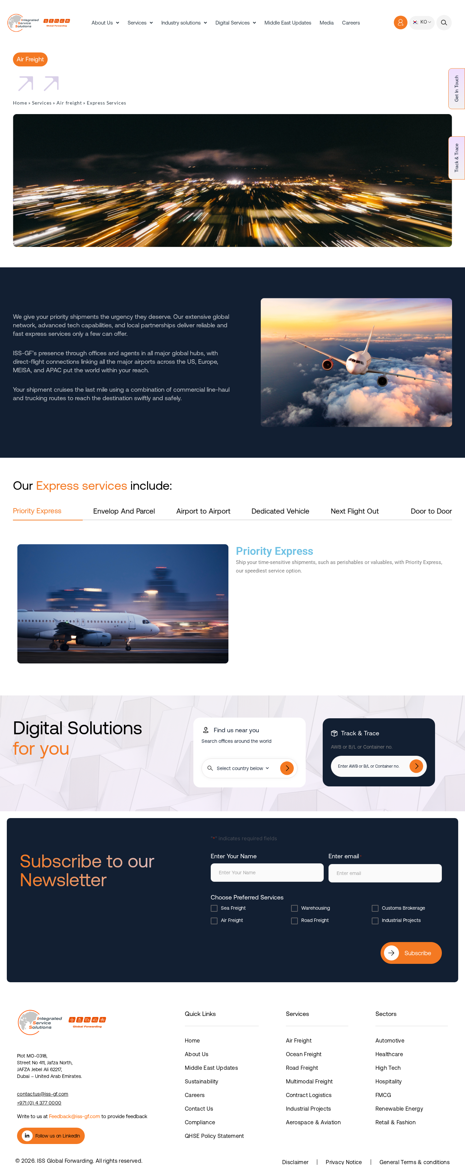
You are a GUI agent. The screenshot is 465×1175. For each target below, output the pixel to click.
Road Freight (315, 920)
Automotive (389, 1040)
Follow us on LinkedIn (57, 1136)
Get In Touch (456, 88)
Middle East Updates (287, 23)
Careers (351, 23)
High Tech (388, 1068)
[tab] (48, 513)
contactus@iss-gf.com (42, 1094)
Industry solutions (181, 23)
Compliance (200, 1122)
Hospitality (388, 1081)
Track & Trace (456, 157)
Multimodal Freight (309, 1081)
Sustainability (201, 1081)
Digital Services (232, 23)
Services (137, 23)
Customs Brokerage (403, 908)
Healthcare (389, 1054)
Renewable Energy (399, 1109)
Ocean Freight (304, 1054)
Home (20, 103)
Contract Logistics (309, 1095)
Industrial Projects (401, 920)
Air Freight (232, 920)
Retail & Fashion (395, 1122)
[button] (444, 22)
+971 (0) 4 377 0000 (39, 1103)
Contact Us (199, 1109)
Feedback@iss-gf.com (74, 1116)
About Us (102, 23)
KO (423, 22)
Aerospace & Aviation (313, 1122)
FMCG (383, 1095)
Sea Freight (233, 908)
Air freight (69, 103)
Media (327, 23)
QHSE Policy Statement (214, 1136)
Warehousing (315, 908)
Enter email (345, 856)
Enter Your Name (234, 856)
